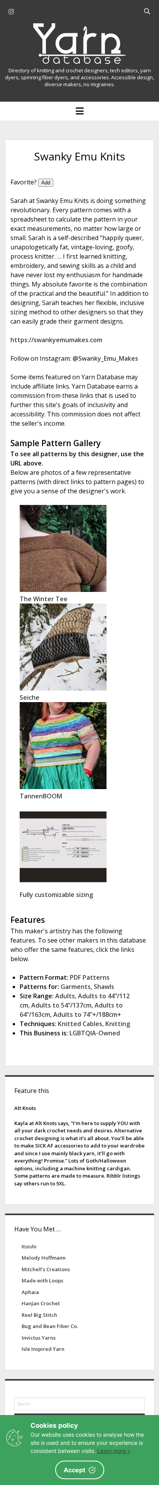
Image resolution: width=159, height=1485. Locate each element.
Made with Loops (42, 1280)
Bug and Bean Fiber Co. (50, 1326)
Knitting (117, 1024)
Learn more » (113, 1450)
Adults (65, 996)
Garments (76, 986)
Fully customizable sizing (56, 894)
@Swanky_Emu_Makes (105, 358)
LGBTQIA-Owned (94, 1033)
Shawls (104, 986)
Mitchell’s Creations (46, 1269)
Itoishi (29, 1246)
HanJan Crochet (41, 1303)
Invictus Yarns (39, 1337)
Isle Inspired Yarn (43, 1348)
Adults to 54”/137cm (61, 1005)
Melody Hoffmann (44, 1257)
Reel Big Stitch (39, 1314)
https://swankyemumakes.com (56, 340)
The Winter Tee (44, 599)
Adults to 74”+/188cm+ (87, 1014)
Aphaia (30, 1292)
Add (45, 183)
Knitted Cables (80, 1024)
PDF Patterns (90, 977)
